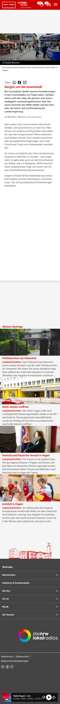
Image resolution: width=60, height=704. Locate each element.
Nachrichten (8, 575)
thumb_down (43, 697)
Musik (5, 606)
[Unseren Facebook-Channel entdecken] (7, 666)
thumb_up (54, 697)
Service (6, 591)
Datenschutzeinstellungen (14, 661)
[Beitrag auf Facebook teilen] (19, 82)
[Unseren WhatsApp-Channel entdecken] (2, 666)
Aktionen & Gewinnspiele (15, 583)
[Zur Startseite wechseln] (9, 5)
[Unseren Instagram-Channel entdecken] (11, 666)
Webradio (7, 567)
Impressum (7, 656)
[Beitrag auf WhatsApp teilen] (14, 82)
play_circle (48, 697)
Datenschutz (22, 656)
